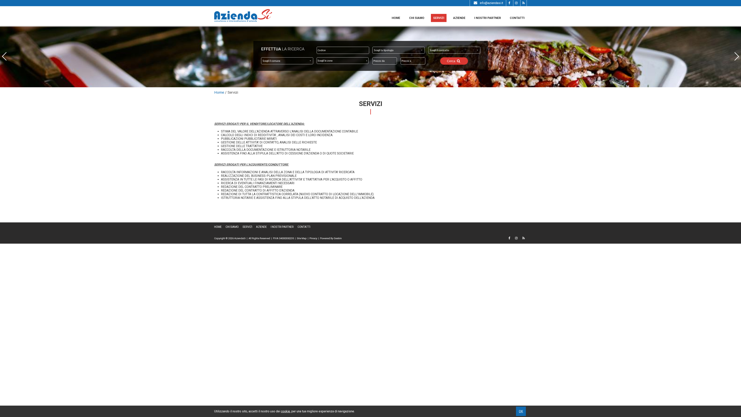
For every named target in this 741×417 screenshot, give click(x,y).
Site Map (302, 238)
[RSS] (523, 3)
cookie (285, 411)
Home (396, 18)
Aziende (459, 18)
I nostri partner (487, 18)
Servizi (438, 18)
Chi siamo (416, 18)
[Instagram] (516, 3)
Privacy (313, 238)
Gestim (338, 238)
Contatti (517, 18)
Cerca (451, 61)
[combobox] (398, 50)
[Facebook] (509, 3)
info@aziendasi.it (491, 3)
